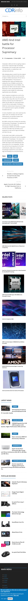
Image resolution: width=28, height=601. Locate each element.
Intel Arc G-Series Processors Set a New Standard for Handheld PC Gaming (14, 271)
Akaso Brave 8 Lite (17, 532)
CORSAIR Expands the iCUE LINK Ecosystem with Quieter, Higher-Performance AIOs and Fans (14, 425)
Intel (9, 156)
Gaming (15, 406)
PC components (8, 58)
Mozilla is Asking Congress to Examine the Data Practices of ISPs (15, 175)
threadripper (7, 160)
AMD (15, 156)
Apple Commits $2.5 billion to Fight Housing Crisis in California (12, 186)
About (5, 582)
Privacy (6, 587)
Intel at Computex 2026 (7, 319)
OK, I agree (4, 598)
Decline (10, 598)
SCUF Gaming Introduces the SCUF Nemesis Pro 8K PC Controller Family (13, 411)
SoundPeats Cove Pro (18, 522)
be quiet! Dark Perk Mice (19, 552)
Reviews (6, 578)
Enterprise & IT (17, 445)
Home (5, 575)
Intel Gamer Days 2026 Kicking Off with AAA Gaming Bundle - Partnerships (12, 222)
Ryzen (16, 160)
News (5, 576)
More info (16, 595)
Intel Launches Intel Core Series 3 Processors (13, 390)
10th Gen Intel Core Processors (12, 164)
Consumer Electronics (19, 460)
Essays (5, 580)
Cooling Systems (17, 420)
